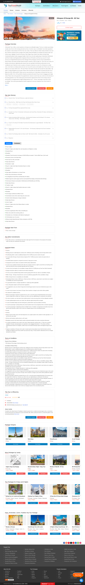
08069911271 (56, 533)
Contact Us (7, 571)
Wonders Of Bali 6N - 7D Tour (57, 466)
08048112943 (34, 533)
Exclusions (24, 10)
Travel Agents (64, 5)
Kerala (33, 571)
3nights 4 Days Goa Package (12, 466)
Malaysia (46, 576)
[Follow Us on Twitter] (71, 543)
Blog (18, 577)
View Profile (8, 397)
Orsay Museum (53, 439)
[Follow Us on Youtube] (73, 543)
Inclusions (17, 10)
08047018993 (78, 503)
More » (6, 85)
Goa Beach (7, 549)
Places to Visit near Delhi (30, 557)
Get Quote (21, 473)
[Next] (80, 437)
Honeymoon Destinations (30, 563)
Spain (59, 574)
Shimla (33, 572)
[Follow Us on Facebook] (64, 543)
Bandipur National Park (29, 549)
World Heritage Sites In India (11, 551)
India (59, 571)
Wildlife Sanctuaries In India (70, 549)
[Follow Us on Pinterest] (69, 543)
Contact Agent (31, 88)
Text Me (50, 88)
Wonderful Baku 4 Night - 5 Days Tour (36, 466)
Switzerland (46, 577)
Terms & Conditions (9, 577)
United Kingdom (73, 577)
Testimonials (19, 574)
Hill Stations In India (48, 549)
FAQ (18, 576)
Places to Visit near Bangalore (11, 557)
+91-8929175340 (9, 1)
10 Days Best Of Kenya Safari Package (59, 496)
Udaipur (33, 576)
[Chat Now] (81, 580)
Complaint (7, 572)
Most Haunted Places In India (70, 557)
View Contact (15, 402)
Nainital (33, 574)
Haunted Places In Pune (10, 561)
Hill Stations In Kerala (29, 551)
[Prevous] (5, 495)
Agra (45, 574)
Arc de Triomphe (76, 439)
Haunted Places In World (10, 559)
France (59, 577)
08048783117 (11, 533)
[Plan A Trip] (69, 40)
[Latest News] (66, 543)
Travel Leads (78, 1)
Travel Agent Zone (65, 1)
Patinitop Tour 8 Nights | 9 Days (35, 496)
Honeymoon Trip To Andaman (70, 561)
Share (52, 18)
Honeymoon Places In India (30, 561)
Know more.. (17, 414)
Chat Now (78, 575)
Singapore (34, 577)
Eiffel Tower (8, 439)
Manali (45, 571)
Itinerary (11, 10)
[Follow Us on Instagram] (80, 543)
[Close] (82, 573)
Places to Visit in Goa (48, 555)
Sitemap (6, 576)
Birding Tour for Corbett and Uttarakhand (15, 496)
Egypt (71, 574)
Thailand (72, 576)
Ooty (45, 572)
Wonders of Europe (10, 526)
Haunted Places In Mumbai (30, 559)
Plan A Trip (41, 88)
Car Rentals (73, 5)
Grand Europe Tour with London (35, 526)
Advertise (7, 574)
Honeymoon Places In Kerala (11, 563)
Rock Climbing (47, 551)
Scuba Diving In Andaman (69, 553)
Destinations (46, 5)
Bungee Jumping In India (30, 553)
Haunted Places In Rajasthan (50, 559)
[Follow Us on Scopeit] (78, 543)
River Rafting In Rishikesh (49, 553)
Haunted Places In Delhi (49, 557)
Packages (37, 5)
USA (59, 576)
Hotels (79, 5)
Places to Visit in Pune (69, 555)
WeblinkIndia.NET (77, 583)
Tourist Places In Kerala (10, 555)
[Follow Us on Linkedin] (76, 543)
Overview (6, 10)
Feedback (19, 571)
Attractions (55, 5)
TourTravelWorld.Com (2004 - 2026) (19, 583)
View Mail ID (25, 404)
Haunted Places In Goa (69, 559)
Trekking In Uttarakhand (10, 553)
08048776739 (78, 533)
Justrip (6, 395)
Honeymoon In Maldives (49, 561)
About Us (19, 572)
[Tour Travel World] (12, 6)
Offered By (30, 10)
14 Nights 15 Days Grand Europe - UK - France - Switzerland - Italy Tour (66, 526)
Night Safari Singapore (69, 551)
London (72, 572)
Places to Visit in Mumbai (30, 555)
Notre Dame (30, 439)
